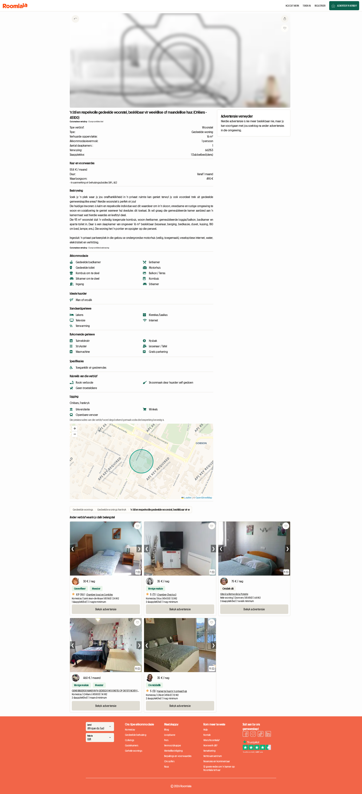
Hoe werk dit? (210, 745)
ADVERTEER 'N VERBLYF (347, 5)
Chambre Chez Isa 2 (166, 594)
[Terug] (75, 23)
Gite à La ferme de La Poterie (234, 594)
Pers (166, 740)
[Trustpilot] (257, 751)
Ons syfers (169, 761)
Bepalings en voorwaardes (178, 756)
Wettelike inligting (173, 750)
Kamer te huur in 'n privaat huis (172, 691)
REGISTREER (320, 5)
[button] (74, 428)
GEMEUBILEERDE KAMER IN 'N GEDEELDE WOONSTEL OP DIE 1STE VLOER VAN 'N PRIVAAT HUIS (112, 690)
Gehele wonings (133, 750)
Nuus (166, 766)
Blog (166, 729)
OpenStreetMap (204, 497)
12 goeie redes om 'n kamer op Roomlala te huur (219, 768)
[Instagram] (253, 734)
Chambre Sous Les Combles (99, 594)
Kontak (207, 735)
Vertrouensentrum (212, 756)
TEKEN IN (307, 5)
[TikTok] (260, 734)
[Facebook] (245, 734)
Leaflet (187, 497)
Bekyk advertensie (106, 609)
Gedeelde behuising (135, 735)
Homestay (130, 729)
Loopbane (169, 735)
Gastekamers (131, 745)
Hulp (205, 729)
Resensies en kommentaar (216, 761)
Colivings (129, 740)
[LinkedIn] (268, 734)
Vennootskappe (172, 745)
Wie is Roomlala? (211, 740)
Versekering (209, 750)
